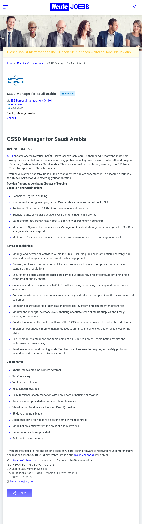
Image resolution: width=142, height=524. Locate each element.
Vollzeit (11, 118)
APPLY (11, 156)
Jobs (9, 63)
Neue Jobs (122, 52)
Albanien (16, 104)
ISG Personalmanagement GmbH (31, 100)
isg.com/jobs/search (25, 460)
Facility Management (30, 63)
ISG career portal (83, 455)
